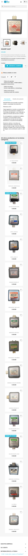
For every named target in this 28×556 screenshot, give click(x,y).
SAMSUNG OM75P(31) (14, 479)
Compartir (7, 76)
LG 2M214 (14, 504)
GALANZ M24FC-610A (14, 454)
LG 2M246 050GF (14, 160)
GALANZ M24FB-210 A (14, 428)
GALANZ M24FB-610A (14, 206)
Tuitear (11, 76)
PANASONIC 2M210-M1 (14, 307)
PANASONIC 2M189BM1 (14, 357)
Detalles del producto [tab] (18, 99)
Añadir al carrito (13, 66)
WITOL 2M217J (14, 257)
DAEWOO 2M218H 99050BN (14, 382)
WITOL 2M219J (14, 231)
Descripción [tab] (7, 99)
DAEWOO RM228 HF (14, 408)
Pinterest (15, 76)
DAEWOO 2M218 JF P (14, 529)
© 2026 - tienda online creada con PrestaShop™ (12, 554)
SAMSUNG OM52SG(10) (14, 186)
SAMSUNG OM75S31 (14, 332)
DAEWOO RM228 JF (14, 282)
